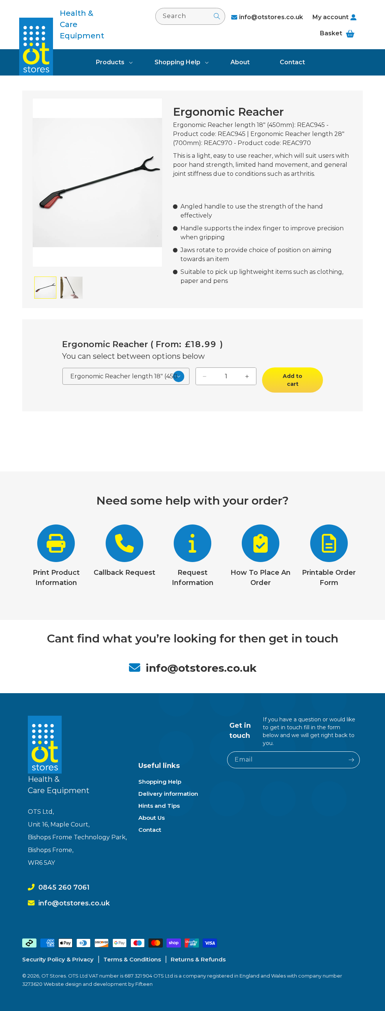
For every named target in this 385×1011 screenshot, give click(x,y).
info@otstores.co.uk (271, 17)
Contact (149, 829)
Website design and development (86, 984)
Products (110, 62)
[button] (110, 62)
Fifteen (144, 984)
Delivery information (168, 793)
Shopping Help (177, 62)
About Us (151, 817)
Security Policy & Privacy (58, 959)
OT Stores (53, 976)
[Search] (217, 16)
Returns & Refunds (198, 959)
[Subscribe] (351, 760)
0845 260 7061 (63, 887)
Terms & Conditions (132, 959)
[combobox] (190, 16)
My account (330, 17)
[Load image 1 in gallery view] (45, 288)
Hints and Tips (159, 805)
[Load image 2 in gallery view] (71, 288)
